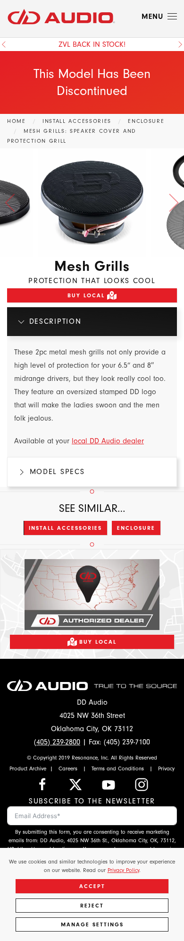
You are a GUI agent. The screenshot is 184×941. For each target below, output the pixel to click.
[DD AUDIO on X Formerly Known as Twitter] (75, 784)
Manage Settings (92, 924)
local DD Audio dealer (108, 441)
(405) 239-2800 (57, 742)
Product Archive (27, 768)
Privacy (166, 768)
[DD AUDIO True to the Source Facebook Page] (42, 784)
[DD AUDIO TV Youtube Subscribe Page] (108, 784)
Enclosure (136, 528)
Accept (92, 886)
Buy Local (86, 295)
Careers (68, 768)
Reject (92, 905)
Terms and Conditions (118, 768)
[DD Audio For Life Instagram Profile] (141, 784)
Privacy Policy (123, 870)
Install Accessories (65, 528)
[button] (159, 16)
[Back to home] (61, 16)
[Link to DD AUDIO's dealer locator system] (92, 593)
